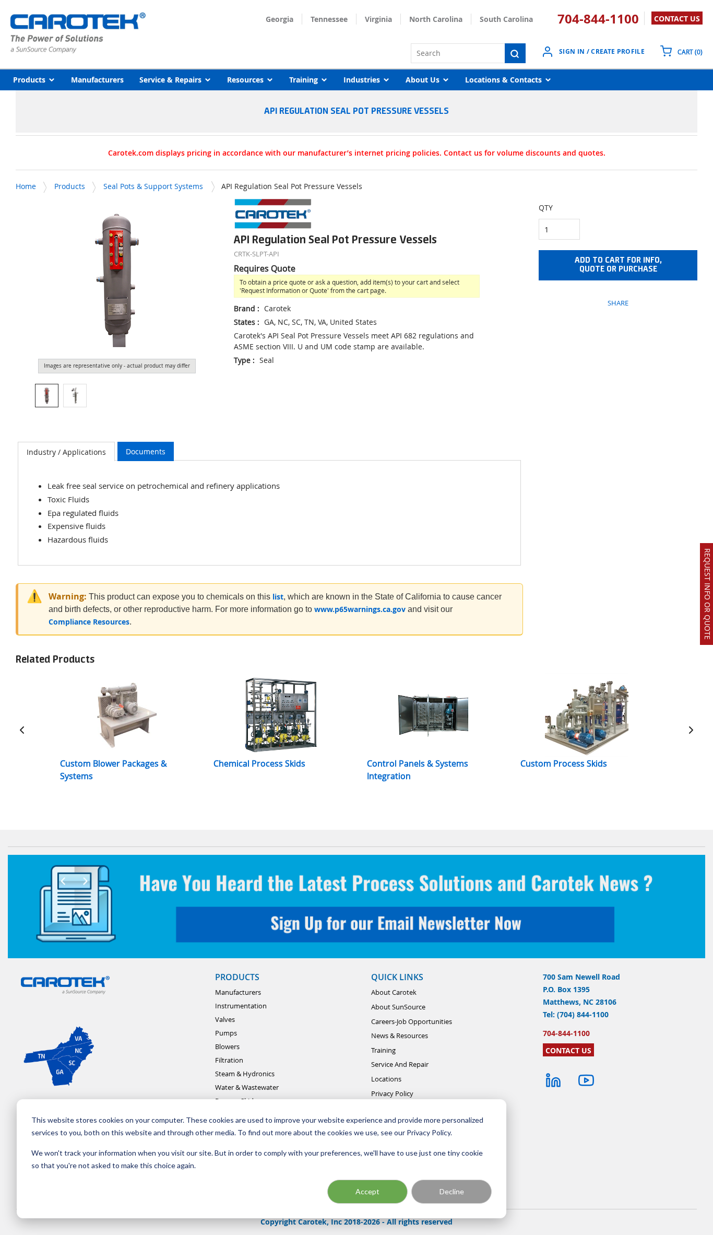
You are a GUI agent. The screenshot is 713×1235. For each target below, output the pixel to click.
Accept (367, 1191)
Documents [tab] (145, 451)
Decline (451, 1191)
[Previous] (22, 729)
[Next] (691, 729)
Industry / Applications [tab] (66, 452)
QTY (546, 208)
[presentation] (66, 451)
